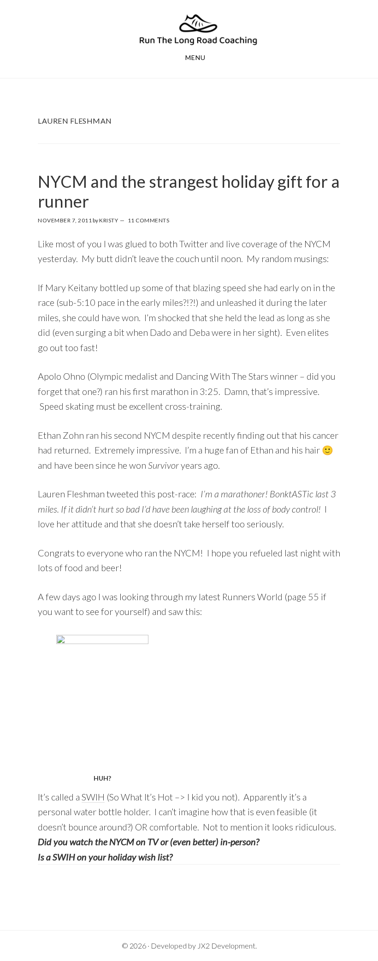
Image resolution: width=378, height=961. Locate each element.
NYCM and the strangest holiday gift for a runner (189, 191)
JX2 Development (226, 945)
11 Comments (149, 220)
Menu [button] (195, 57)
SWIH (93, 796)
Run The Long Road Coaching (198, 29)
